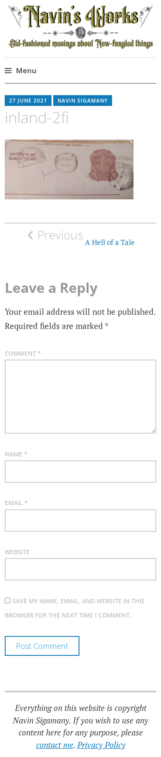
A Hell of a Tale (86, 237)
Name (16, 454)
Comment (23, 353)
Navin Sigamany (83, 100)
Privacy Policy (101, 744)
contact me (54, 744)
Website (17, 552)
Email (16, 503)
